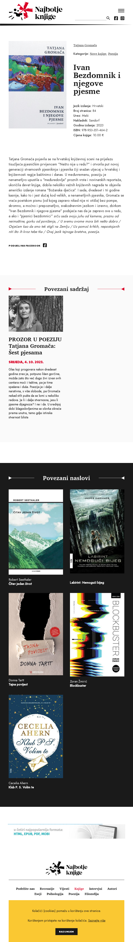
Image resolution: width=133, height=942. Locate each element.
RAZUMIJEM (66, 931)
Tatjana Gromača (85, 45)
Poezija (113, 53)
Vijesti (64, 888)
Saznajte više (96, 920)
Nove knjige (98, 53)
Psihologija (55, 893)
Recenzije (47, 888)
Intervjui (95, 888)
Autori (112, 888)
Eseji (38, 893)
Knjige (79, 888)
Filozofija (92, 893)
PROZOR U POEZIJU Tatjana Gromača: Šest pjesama (35, 346)
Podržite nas (25, 888)
